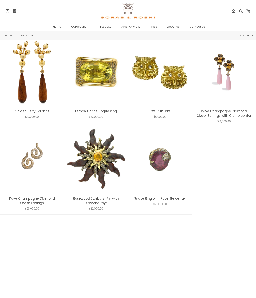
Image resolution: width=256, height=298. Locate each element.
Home (57, 27)
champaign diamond (16, 35)
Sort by (245, 35)
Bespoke (105, 27)
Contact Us (197, 27)
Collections (79, 27)
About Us (173, 27)
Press (153, 27)
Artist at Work (130, 27)
